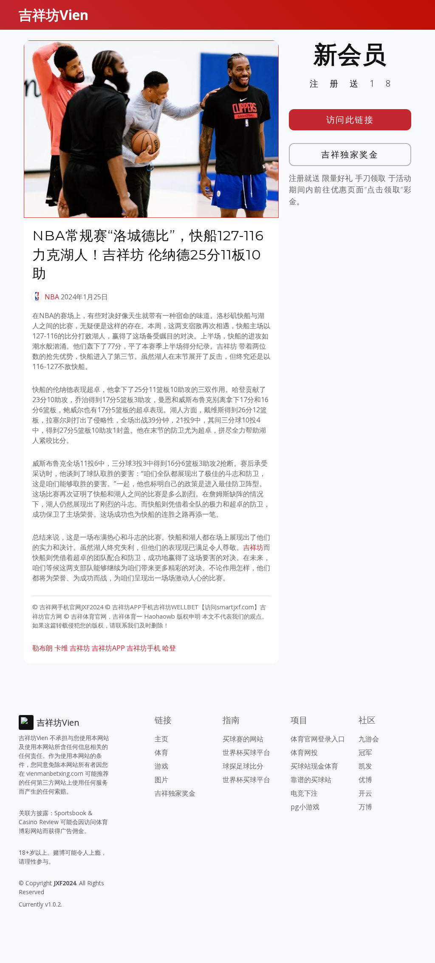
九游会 (369, 738)
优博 (365, 779)
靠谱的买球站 (311, 779)
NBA (52, 296)
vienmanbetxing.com (54, 773)
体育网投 (304, 752)
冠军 (365, 752)
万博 (365, 806)
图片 (161, 779)
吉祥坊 (253, 547)
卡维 (61, 648)
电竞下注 (304, 793)
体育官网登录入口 (318, 738)
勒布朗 (42, 648)
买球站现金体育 (314, 766)
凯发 (365, 766)
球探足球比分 (243, 766)
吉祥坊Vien (53, 15)
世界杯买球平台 (246, 752)
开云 (365, 793)
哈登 (169, 648)
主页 (161, 738)
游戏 (161, 766)
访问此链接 (350, 119)
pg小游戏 (305, 806)
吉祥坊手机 (144, 648)
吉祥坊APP (108, 648)
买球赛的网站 (243, 738)
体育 (161, 752)
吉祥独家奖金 (350, 154)
